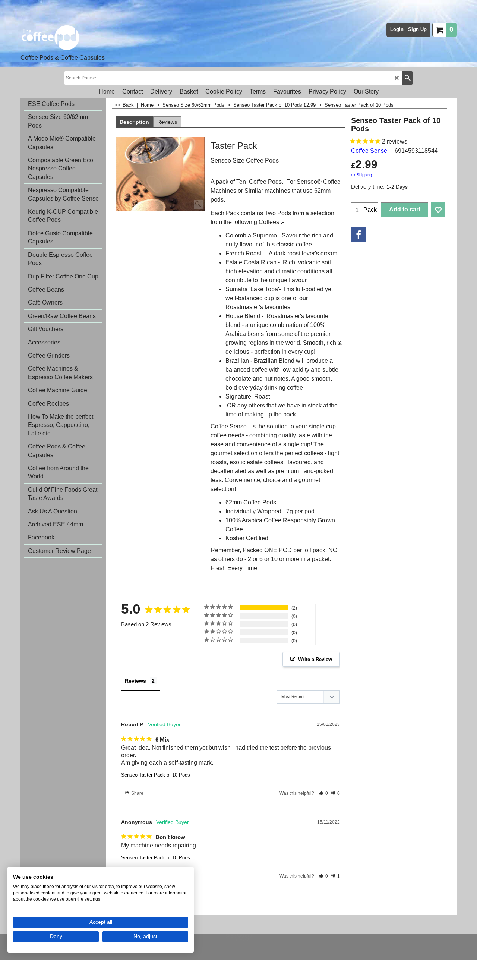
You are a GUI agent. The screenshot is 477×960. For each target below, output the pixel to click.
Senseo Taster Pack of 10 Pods (155, 775)
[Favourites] (438, 210)
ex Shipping (361, 175)
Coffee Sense (369, 151)
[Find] (407, 78)
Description (134, 122)
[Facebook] (358, 234)
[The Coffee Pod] (62, 38)
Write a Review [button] (315, 659)
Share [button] (136, 793)
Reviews (167, 122)
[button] (323, 793)
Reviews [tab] (135, 681)
